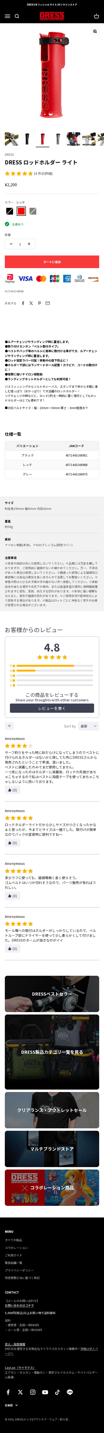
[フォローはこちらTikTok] (57, 1392)
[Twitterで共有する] (31, 303)
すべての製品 (13, 1240)
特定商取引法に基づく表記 (22, 1278)
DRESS (9, 154)
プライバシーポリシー (19, 1270)
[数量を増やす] (29, 244)
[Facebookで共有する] (23, 303)
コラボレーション (16, 1248)
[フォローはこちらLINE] (70, 1392)
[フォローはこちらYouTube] (45, 1392)
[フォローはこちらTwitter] (20, 1392)
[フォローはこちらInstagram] (33, 1392)
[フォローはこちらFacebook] (8, 1392)
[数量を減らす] (11, 244)
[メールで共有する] (48, 303)
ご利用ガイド (13, 1255)
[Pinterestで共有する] (39, 303)
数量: (8, 234)
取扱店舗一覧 (13, 1263)
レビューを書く (52, 708)
